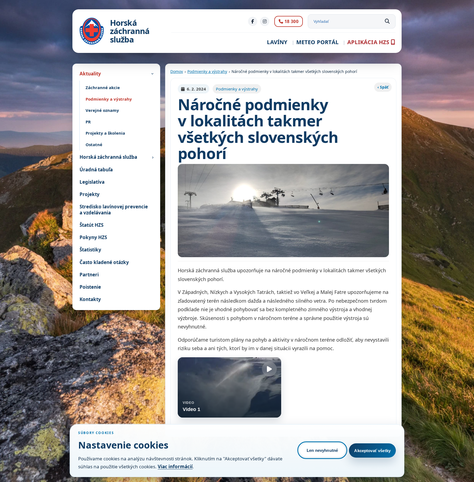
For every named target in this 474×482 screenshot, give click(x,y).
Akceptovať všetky (372, 450)
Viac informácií (175, 466)
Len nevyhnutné (322, 450)
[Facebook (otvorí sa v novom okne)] (252, 21)
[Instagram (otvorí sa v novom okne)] (264, 21)
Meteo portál (317, 42)
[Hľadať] (387, 21)
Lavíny (277, 42)
